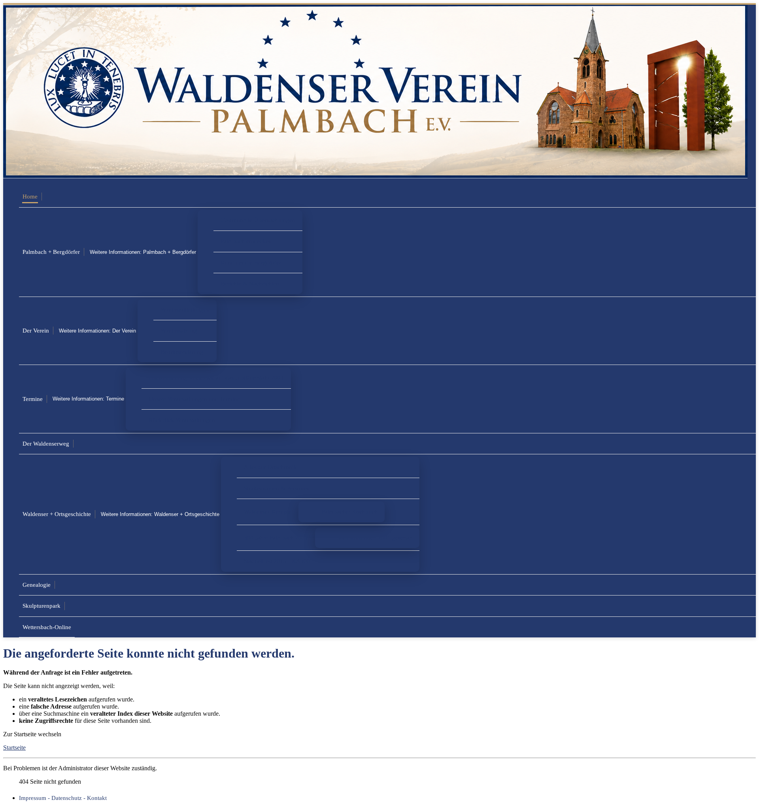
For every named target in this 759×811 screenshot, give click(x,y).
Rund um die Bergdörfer (251, 262)
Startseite (14, 747)
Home (30, 196)
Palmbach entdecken (246, 241)
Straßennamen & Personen (277, 488)
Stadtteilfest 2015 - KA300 (277, 561)
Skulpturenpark (41, 605)
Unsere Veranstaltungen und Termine (194, 398)
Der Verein (36, 330)
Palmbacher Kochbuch (349, 511)
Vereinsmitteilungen (185, 309)
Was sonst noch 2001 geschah (375, 537)
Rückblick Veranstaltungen (182, 419)
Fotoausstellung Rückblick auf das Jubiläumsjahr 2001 (216, 377)
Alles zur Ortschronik (270, 466)
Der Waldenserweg (46, 443)
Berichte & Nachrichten (250, 283)
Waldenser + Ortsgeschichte (57, 513)
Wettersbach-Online (47, 627)
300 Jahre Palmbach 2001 (276, 537)
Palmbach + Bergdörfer (51, 251)
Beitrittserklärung (181, 351)
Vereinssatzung (179, 330)
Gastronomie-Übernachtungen (258, 220)
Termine (33, 398)
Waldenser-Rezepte (267, 511)
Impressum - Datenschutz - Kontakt (63, 797)
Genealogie (37, 584)
